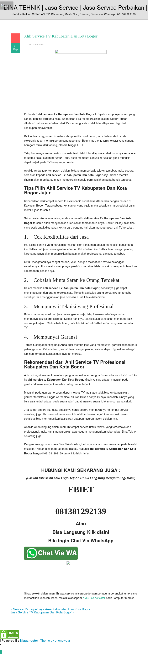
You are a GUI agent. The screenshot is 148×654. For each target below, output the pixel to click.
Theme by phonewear (55, 640)
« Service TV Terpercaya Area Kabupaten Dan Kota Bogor (50, 609)
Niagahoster (29, 640)
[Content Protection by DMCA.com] (9, 633)
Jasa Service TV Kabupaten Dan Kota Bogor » (42, 612)
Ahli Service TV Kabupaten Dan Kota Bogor (61, 36)
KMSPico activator (93, 598)
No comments (36, 44)
